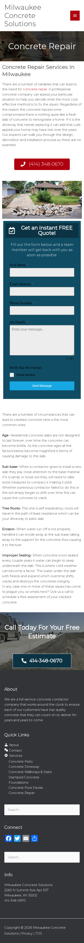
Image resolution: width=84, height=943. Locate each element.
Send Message (42, 385)
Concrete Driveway (24, 767)
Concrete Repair (22, 793)
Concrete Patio (21, 761)
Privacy (27, 933)
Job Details (19, 322)
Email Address (21, 284)
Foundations (18, 782)
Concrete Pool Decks (26, 788)
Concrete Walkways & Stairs (30, 772)
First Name (19, 265)
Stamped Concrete (24, 777)
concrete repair (35, 89)
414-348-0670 (15, 900)
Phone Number (22, 303)
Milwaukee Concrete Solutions (22, 15)
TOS (38, 933)
